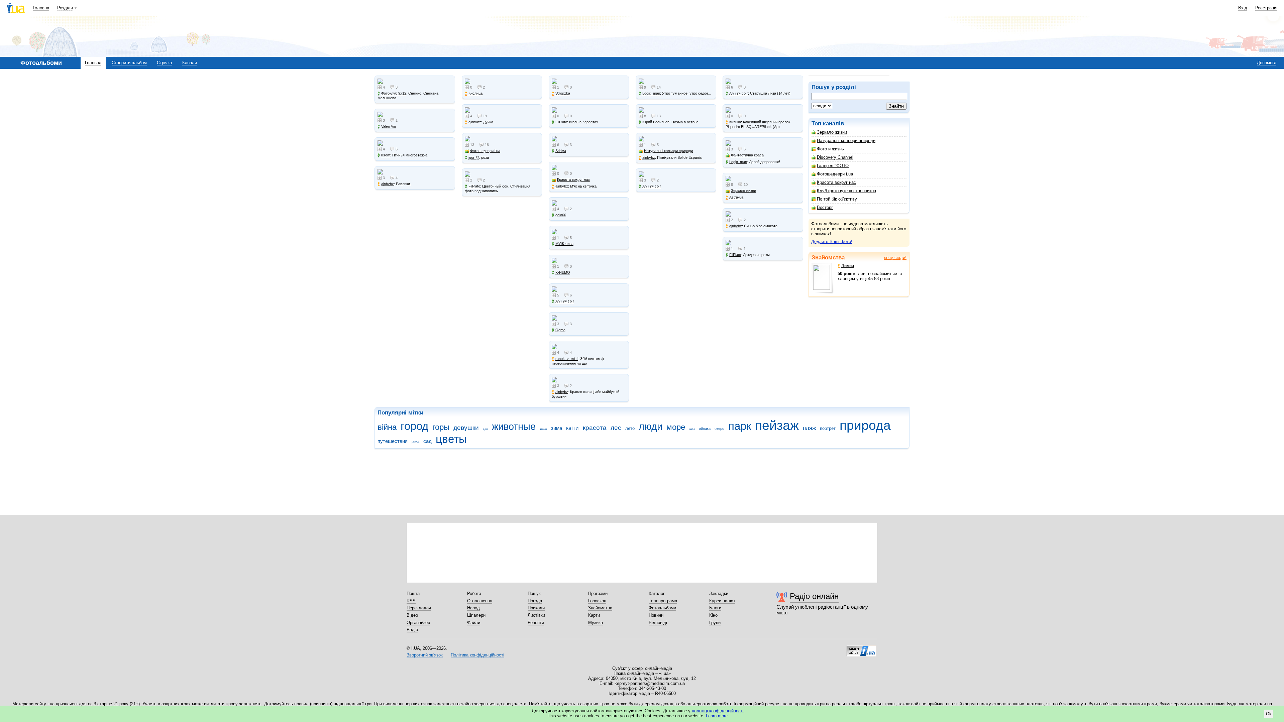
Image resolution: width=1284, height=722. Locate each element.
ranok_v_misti (566, 359)
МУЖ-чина (564, 244)
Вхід (1242, 7)
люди (650, 426)
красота (595, 427)
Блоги (715, 607)
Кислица (475, 93)
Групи (715, 622)
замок (543, 429)
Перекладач (419, 607)
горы (440, 427)
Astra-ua (736, 197)
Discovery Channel (835, 157)
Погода (535, 600)
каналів (833, 123)
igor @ (473, 157)
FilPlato (474, 186)
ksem (385, 155)
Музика (595, 622)
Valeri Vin (388, 126)
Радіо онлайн (814, 596)
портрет (828, 428)
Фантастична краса (747, 155)
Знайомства (828, 257)
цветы (451, 439)
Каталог (657, 593)
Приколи (536, 607)
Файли (473, 622)
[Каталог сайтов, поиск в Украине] (861, 648)
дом (485, 429)
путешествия (393, 441)
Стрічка (164, 62)
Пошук (534, 593)
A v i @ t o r (564, 301)
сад (427, 441)
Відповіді (658, 622)
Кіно (713, 615)
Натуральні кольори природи (846, 140)
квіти (572, 428)
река (415, 442)
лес (616, 427)
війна (387, 427)
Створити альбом (129, 62)
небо (692, 429)
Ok (1269, 713)
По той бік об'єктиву (837, 199)
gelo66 (560, 215)
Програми (598, 593)
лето (630, 428)
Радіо (412, 629)
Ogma (560, 330)
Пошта (413, 593)
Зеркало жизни (832, 132)
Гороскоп (597, 600)
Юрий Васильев (655, 122)
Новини (656, 615)
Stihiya (560, 151)
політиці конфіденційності (718, 710)
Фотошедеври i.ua (835, 173)
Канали (189, 62)
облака (705, 429)
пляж (809, 428)
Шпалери (476, 615)
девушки (466, 427)
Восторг (825, 207)
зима (556, 428)
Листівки (536, 615)
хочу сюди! (895, 257)
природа (865, 425)
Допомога (1266, 62)
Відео (412, 615)
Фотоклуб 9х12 (393, 93)
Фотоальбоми (662, 607)
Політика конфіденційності (477, 654)
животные (514, 426)
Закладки (718, 593)
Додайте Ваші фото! (831, 241)
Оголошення (479, 600)
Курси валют (722, 600)
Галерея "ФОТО (833, 165)
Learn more (717, 715)
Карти (594, 615)
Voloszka (562, 93)
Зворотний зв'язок (425, 654)
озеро (719, 429)
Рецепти (536, 622)
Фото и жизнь (830, 148)
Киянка (735, 122)
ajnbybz (387, 184)
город (414, 426)
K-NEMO (562, 272)
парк (739, 426)
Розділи (65, 7)
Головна (41, 7)
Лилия (847, 265)
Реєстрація (1266, 7)
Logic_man (651, 93)
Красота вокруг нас (836, 182)
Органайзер (418, 622)
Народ (473, 607)
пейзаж (777, 425)
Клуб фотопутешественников (846, 190)
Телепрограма (663, 600)
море (675, 427)
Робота (474, 593)
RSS (411, 600)
